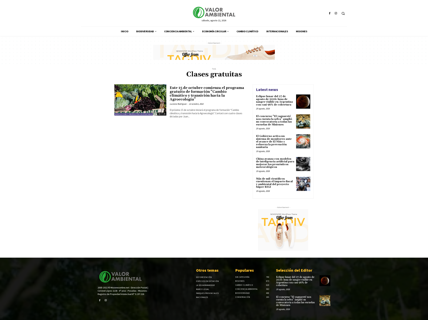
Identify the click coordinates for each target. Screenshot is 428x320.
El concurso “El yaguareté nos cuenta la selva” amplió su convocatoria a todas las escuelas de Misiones (274, 120)
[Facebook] (330, 13)
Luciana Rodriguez (178, 103)
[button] (343, 13)
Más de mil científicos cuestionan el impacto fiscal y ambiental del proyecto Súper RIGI (274, 183)
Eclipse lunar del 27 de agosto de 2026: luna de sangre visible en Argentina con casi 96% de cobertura (274, 100)
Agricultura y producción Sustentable (133, 114)
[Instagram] (336, 13)
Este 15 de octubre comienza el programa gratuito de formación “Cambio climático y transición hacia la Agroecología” (207, 94)
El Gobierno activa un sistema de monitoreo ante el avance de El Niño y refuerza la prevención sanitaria (274, 142)
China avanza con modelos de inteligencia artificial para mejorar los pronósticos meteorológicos (275, 163)
